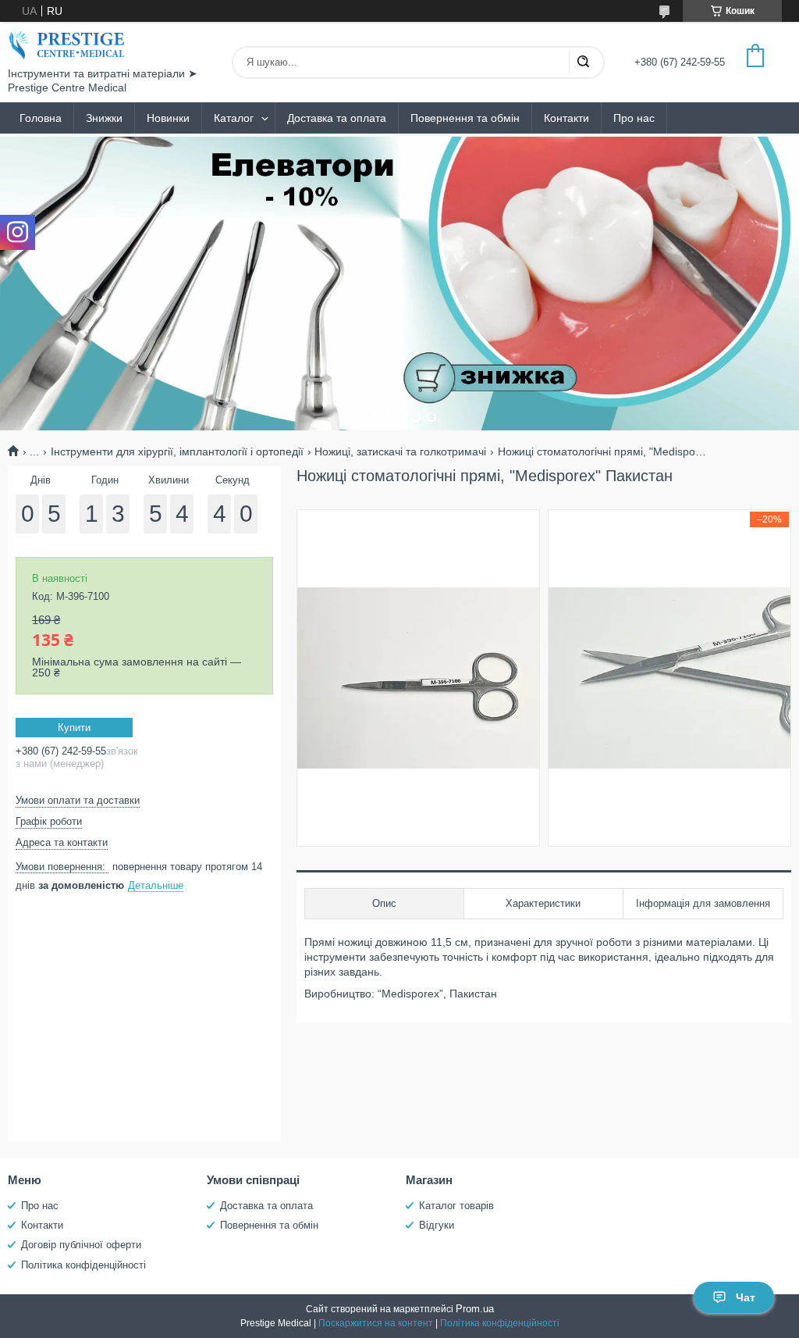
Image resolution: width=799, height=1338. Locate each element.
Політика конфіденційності (83, 1265)
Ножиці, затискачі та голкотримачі (400, 451)
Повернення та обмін (465, 118)
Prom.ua (475, 1309)
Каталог (234, 118)
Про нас (634, 118)
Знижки (104, 118)
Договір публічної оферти (81, 1245)
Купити (74, 727)
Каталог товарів (456, 1205)
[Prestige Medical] (66, 44)
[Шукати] (583, 62)
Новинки (168, 118)
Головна (41, 118)
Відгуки (436, 1225)
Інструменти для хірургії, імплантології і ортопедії (177, 451)
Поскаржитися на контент (375, 1323)
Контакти (566, 118)
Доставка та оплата (336, 118)
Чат (745, 1297)
